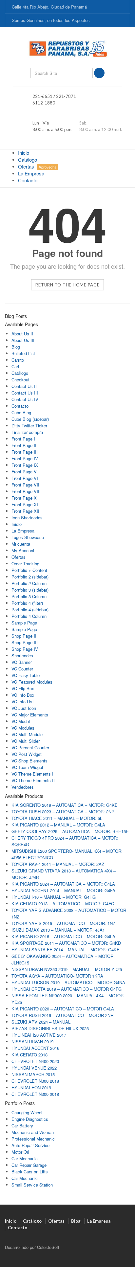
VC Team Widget (27, 767)
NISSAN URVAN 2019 (32, 1041)
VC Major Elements (29, 715)
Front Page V (24, 471)
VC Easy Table (25, 675)
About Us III (22, 340)
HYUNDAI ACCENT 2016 (35, 1048)
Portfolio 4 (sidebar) (29, 609)
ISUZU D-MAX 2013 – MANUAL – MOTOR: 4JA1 (58, 930)
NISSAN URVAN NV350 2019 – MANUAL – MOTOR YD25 (66, 969)
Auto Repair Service (30, 1145)
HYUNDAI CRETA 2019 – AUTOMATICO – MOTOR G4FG (66, 989)
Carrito (17, 360)
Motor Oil (20, 1152)
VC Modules (22, 728)
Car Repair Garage (29, 1165)
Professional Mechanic (33, 1139)
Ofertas (37, 166)
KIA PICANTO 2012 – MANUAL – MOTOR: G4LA (58, 825)
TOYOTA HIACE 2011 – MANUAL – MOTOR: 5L (56, 818)
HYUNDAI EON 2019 (31, 1087)
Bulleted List (23, 353)
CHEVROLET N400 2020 (35, 1061)
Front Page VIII (26, 491)
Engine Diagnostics (29, 1119)
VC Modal (20, 721)
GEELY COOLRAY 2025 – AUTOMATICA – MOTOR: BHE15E (70, 831)
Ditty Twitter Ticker (29, 425)
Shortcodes (22, 655)
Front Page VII (25, 485)
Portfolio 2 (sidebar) (29, 577)
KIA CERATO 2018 (29, 1055)
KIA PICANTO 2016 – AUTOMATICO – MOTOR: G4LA (63, 936)
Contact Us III (24, 393)
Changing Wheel (26, 1112)
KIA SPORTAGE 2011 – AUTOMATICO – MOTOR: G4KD (66, 943)
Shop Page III (24, 642)
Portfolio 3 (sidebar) (29, 590)
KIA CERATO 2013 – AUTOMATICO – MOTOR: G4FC (62, 903)
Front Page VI (24, 478)
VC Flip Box (22, 688)
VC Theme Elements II (33, 780)
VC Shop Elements (29, 761)
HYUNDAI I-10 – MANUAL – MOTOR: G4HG (53, 897)
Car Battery (22, 1125)
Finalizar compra (27, 432)
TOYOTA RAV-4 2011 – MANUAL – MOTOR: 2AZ (57, 864)
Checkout (20, 379)
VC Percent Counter (30, 747)
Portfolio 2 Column (29, 583)
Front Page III (24, 452)
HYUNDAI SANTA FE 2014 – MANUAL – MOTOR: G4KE (65, 949)
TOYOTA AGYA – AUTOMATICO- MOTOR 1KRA (57, 976)
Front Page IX (24, 465)
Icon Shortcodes (27, 517)
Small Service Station (32, 1185)
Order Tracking (25, 563)
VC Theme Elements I (32, 774)
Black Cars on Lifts (29, 1171)
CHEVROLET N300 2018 (35, 1081)
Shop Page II (23, 636)
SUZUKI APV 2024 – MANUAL (40, 1022)
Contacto (27, 180)
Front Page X (24, 498)
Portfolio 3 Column (29, 596)
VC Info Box (22, 695)
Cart (15, 366)
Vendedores (22, 787)
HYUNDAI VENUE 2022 (34, 1068)
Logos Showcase (27, 537)
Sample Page (24, 623)
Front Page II (23, 445)
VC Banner (21, 662)
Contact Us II (24, 386)
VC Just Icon (23, 708)
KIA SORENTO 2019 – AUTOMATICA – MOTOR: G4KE (64, 805)
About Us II (22, 333)
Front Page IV (24, 458)
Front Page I (23, 439)
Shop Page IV (24, 649)
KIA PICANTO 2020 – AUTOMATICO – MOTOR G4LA (62, 1009)
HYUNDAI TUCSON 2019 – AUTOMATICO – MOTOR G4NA (68, 982)
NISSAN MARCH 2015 (33, 1074)
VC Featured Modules (31, 682)
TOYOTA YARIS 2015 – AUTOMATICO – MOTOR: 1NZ (63, 923)
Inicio (23, 152)
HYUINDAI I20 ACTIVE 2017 (38, 1035)
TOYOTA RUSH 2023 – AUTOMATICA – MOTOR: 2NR (62, 811)
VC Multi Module (27, 734)
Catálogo (27, 159)
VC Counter (22, 669)
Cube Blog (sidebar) (30, 419)
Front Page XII (25, 511)
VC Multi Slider (25, 741)
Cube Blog (21, 412)
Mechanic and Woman (32, 1132)
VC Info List (22, 701)
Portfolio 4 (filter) (27, 603)
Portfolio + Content (29, 570)
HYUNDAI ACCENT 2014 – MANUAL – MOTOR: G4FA (63, 890)
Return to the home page (67, 284)
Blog (15, 347)
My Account (22, 550)
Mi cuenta (20, 544)
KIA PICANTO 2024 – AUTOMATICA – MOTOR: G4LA (63, 884)
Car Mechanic (24, 1158)
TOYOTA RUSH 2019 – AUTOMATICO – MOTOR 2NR (62, 1015)
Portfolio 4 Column (29, 616)
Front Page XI (24, 504)
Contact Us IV (24, 399)
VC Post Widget (26, 754)
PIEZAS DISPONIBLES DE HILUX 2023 (50, 1028)
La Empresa (31, 173)
